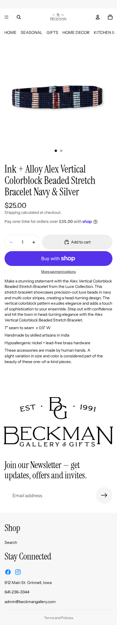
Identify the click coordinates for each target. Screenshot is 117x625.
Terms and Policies (58, 618)
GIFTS (52, 32)
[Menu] (6, 17)
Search (11, 542)
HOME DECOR (75, 32)
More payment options (58, 272)
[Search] (18, 17)
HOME (10, 32)
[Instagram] (17, 571)
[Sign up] (104, 495)
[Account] (97, 17)
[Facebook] (8, 571)
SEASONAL (31, 32)
